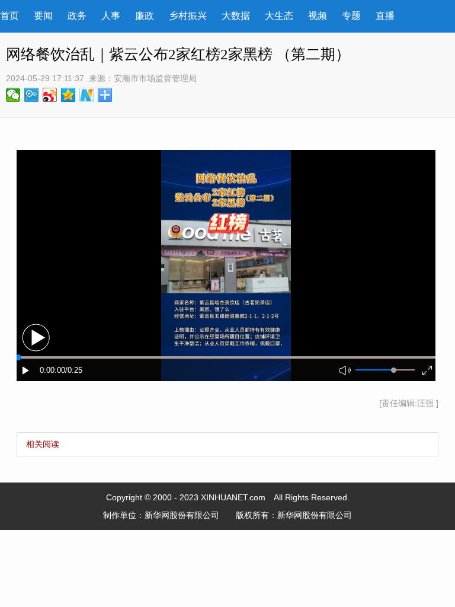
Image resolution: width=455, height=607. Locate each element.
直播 (385, 16)
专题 (351, 16)
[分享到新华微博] (86, 95)
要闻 (43, 16)
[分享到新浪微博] (50, 95)
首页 (9, 16)
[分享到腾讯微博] (31, 95)
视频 (317, 16)
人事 (110, 16)
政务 (77, 16)
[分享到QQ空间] (68, 95)
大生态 (279, 16)
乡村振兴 (188, 16)
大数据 (236, 16)
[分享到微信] (13, 95)
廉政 (144, 16)
